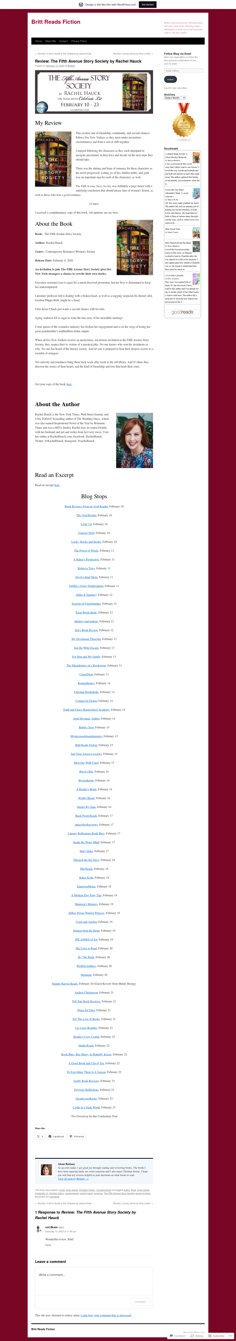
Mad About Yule (172, 228)
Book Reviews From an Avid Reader (86, 506)
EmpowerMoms (86, 886)
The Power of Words (86, 550)
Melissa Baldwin (174, 160)
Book (133, 1189)
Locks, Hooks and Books (86, 542)
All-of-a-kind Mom (86, 577)
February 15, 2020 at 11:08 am (60, 1231)
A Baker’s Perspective (86, 559)
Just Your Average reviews (86, 754)
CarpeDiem (86, 674)
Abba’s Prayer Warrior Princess (86, 913)
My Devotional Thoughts (86, 639)
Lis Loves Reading (86, 1028)
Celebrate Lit (41, 1193)
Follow (170, 79)
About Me (50, 41)
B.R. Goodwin (173, 278)
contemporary (72, 1193)
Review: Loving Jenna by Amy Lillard (133, 53)
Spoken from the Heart (86, 930)
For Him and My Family (86, 656)
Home (38, 41)
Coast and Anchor (86, 922)
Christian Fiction (87, 1189)
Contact (63, 41)
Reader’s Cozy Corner (86, 1036)
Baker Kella (86, 877)
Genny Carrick (173, 232)
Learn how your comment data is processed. (106, 1315)
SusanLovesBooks (86, 1098)
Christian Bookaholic (86, 692)
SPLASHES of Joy (86, 939)
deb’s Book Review (86, 630)
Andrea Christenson (86, 992)
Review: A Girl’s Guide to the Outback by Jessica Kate (63, 53)
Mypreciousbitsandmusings (86, 736)
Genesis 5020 (86, 533)
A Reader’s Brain (86, 789)
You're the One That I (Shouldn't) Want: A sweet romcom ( (176, 193)
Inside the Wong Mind (86, 842)
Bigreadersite (86, 780)
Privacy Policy (79, 41)
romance (98, 1193)
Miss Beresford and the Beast (178, 242)
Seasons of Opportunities (86, 603)
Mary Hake (86, 851)
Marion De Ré (173, 199)
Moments (86, 975)
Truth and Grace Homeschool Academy (86, 709)
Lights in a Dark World (86, 1107)
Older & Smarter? (86, 595)
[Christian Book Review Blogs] (184, 141)
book (62, 1189)
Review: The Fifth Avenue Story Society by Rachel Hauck (88, 61)
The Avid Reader (86, 515)
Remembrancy (86, 683)
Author (127, 1189)
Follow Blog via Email (177, 53)
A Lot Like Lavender (174, 275)
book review (72, 1189)
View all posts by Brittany (73, 1178)
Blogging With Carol (86, 762)
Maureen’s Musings (86, 904)
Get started (148, 4)
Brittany (71, 65)
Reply (48, 1244)
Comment (140, 1301)
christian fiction (56, 1193)
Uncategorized (103, 1189)
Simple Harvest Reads (65, 983)
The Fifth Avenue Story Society (119, 1193)
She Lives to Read (86, 948)
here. (69, 384)
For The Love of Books (86, 1019)
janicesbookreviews (86, 824)
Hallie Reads (86, 1045)
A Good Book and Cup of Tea (86, 1063)
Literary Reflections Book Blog (86, 833)
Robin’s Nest (86, 727)
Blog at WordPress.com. (194, 1332)
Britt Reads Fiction (55, 21)
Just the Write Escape (86, 648)
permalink (54, 1196)
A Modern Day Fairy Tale (86, 895)
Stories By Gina (86, 807)
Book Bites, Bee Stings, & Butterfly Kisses (86, 1054)
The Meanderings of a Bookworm (86, 665)
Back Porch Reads (86, 816)
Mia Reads (86, 869)
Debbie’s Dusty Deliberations (86, 586)
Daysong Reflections (86, 1090)
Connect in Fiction (86, 701)
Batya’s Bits (86, 771)
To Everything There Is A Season (86, 1072)
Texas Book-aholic (86, 612)
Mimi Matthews (174, 246)
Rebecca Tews (86, 568)
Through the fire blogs (86, 860)
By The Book (86, 957)
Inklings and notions (86, 621)
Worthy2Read (86, 798)
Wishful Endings (86, 966)
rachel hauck (86, 1193)
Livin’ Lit (86, 524)
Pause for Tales (86, 1010)
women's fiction (143, 1193)
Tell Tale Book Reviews (86, 1001)
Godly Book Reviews (86, 1081)
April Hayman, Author (86, 718)
